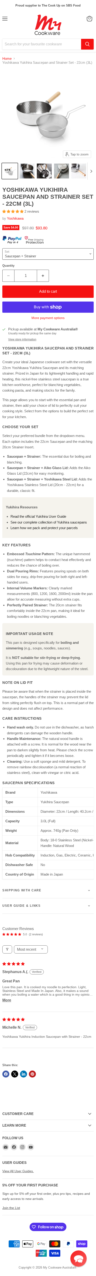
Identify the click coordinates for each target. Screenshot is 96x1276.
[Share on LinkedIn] (23, 1074)
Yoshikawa (15, 218)
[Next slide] (91, 171)
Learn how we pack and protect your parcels (44, 528)
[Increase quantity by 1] (43, 276)
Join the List (11, 1208)
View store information (22, 339)
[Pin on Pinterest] (32, 1074)
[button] (10, 171)
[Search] (87, 44)
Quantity (8, 265)
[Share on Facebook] (5, 1074)
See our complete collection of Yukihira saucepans (48, 522)
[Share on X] (14, 1074)
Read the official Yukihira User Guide (38, 516)
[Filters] (7, 949)
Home (7, 58)
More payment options (48, 318)
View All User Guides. (18, 1171)
